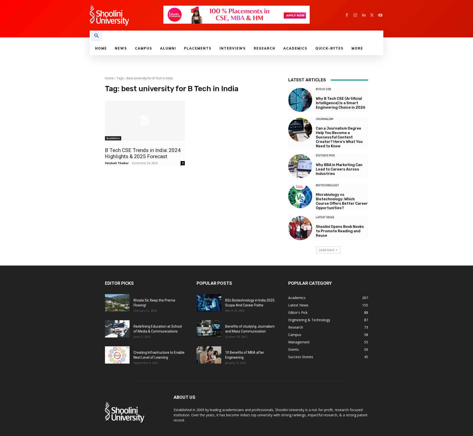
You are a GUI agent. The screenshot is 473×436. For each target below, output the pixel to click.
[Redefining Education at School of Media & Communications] (117, 328)
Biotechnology (327, 185)
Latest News (325, 217)
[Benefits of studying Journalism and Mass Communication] (209, 328)
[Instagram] (355, 15)
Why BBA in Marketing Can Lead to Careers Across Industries (339, 169)
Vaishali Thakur (117, 163)
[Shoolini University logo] (126, 15)
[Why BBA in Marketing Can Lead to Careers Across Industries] (300, 166)
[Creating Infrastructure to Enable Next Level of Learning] (117, 355)
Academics (113, 138)
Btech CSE (323, 89)
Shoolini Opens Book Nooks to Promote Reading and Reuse (340, 231)
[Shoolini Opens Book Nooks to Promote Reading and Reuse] (300, 228)
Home (109, 78)
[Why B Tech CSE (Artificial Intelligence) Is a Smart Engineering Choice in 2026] (300, 100)
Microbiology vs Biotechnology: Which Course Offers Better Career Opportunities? (342, 201)
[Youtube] (380, 15)
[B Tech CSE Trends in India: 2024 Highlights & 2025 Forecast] (145, 120)
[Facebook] (347, 15)
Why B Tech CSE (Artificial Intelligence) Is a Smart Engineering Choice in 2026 (340, 103)
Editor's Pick (325, 155)
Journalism (324, 119)
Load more (326, 250)
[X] (372, 15)
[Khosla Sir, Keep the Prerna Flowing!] (117, 302)
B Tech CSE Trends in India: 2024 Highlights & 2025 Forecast (143, 153)
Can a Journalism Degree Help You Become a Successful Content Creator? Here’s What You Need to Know (339, 137)
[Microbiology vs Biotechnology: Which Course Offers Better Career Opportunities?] (300, 196)
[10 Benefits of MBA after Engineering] (209, 355)
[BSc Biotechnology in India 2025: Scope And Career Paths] (209, 302)
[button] (96, 36)
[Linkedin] (364, 15)
